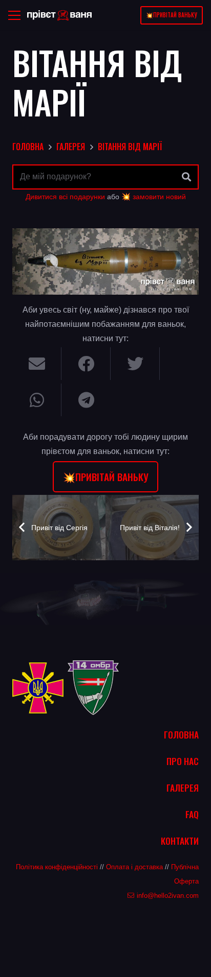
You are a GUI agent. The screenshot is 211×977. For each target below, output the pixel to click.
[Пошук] (186, 177)
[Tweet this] (135, 363)
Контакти (180, 840)
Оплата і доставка (134, 867)
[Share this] (86, 363)
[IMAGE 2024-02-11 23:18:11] (105, 261)
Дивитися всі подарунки (65, 197)
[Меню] (14, 15)
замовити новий (159, 197)
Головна (181, 734)
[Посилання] (59, 15)
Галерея (182, 787)
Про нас (182, 761)
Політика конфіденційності (57, 867)
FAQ (192, 814)
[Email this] (36, 363)
